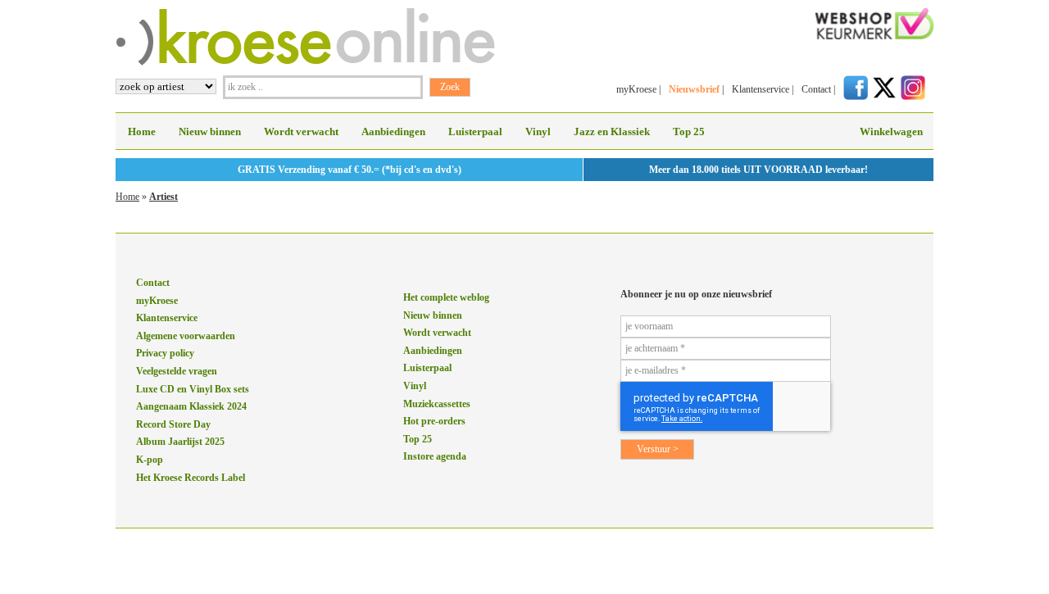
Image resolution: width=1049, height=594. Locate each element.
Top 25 (689, 131)
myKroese (636, 89)
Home (142, 131)
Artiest (163, 196)
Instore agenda (434, 456)
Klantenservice (760, 89)
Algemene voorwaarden (185, 336)
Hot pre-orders (434, 421)
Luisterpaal (475, 131)
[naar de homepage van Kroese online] (305, 62)
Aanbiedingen (393, 131)
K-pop (149, 459)
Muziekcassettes (436, 404)
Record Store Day (173, 424)
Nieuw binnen (210, 131)
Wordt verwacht (301, 131)
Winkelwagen (891, 131)
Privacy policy (165, 353)
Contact (816, 89)
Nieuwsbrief (694, 89)
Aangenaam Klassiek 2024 (191, 406)
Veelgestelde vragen (176, 371)
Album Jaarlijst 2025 (180, 441)
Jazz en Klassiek (612, 131)
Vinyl (538, 131)
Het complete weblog (446, 297)
